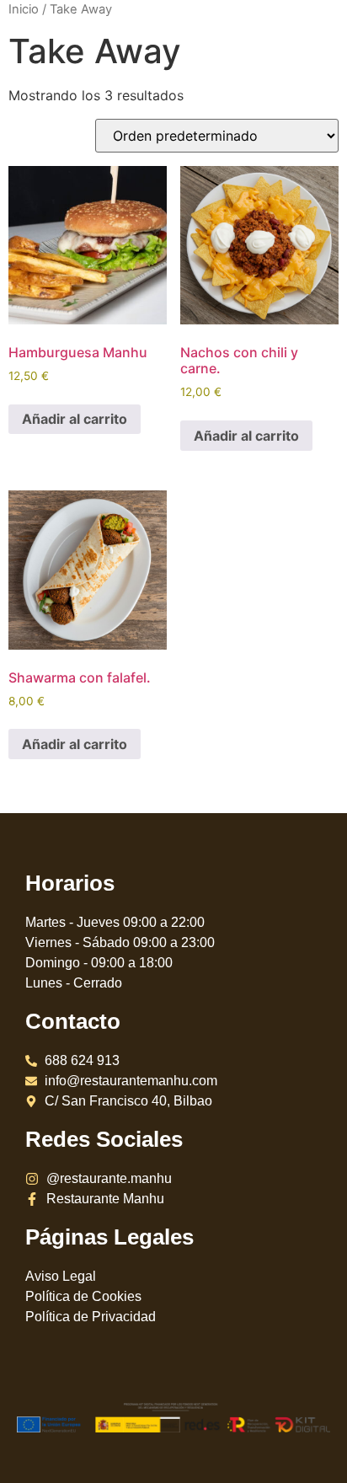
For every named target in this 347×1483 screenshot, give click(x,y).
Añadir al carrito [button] (74, 418)
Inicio (23, 9)
